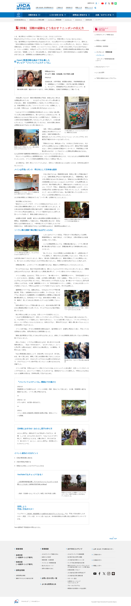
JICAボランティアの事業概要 (76, 554)
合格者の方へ (97, 560)
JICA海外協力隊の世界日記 (76, 573)
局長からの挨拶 (101, 40)
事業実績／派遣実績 (102, 46)
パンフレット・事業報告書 (54, 19)
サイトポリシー (36, 601)
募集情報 (19, 549)
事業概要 (45, 549)
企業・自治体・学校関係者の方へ (103, 549)
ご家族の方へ (97, 554)
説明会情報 (20, 570)
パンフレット (68, 19)
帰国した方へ (97, 566)
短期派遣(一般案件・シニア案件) (24, 563)
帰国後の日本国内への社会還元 (77, 588)
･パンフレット (100, 55)
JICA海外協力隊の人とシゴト (76, 560)
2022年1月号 (89, 19)
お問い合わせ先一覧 (49, 578)
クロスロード (78, 19)
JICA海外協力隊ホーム (20, 19)
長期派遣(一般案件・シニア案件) (24, 556)
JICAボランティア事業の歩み (105, 34)
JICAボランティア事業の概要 (36, 19)
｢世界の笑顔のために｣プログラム (106, 78)
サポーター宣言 (72, 578)
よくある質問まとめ (49, 584)
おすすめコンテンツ (75, 549)
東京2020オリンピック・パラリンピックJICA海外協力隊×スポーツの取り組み (79, 566)
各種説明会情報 (20, 575)
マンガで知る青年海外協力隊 (76, 563)
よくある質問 (100, 72)
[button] (96, 3)
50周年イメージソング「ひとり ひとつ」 (74, 582)
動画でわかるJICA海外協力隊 (24, 578)
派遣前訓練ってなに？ (74, 570)
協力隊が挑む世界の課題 (75, 557)
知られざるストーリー (103, 67)
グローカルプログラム (74, 585)
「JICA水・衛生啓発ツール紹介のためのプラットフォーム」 (45, 513)
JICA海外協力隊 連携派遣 (75, 575)
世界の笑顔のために (48, 568)
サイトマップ (24, 601)
